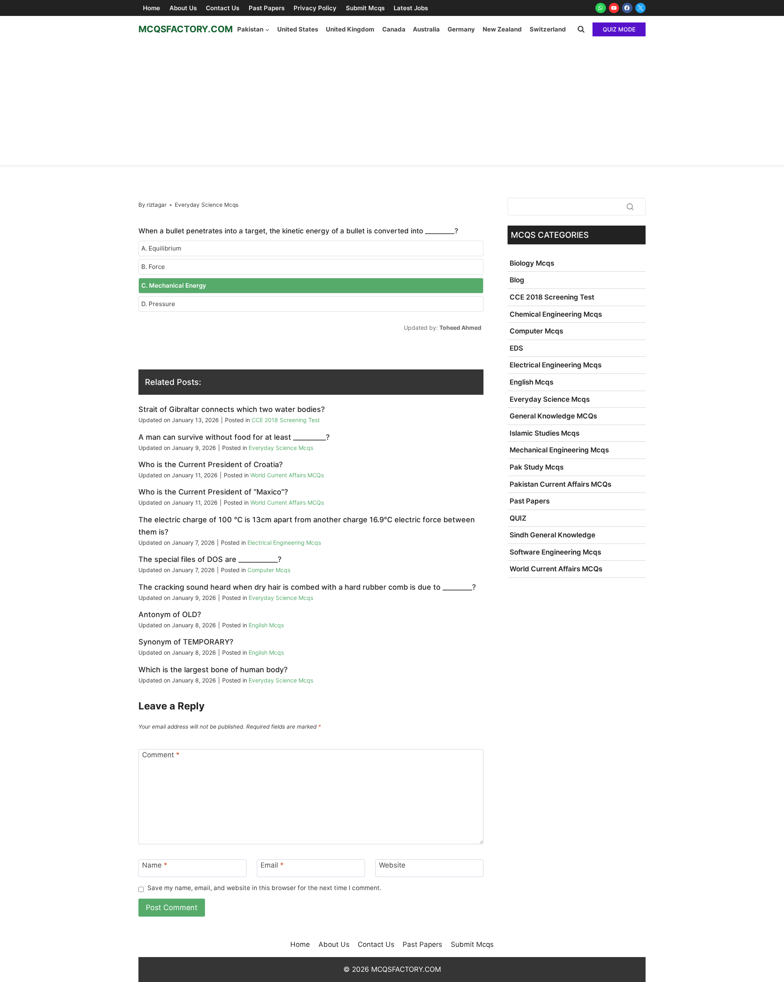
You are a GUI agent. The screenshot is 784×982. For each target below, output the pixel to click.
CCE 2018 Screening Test (286, 419)
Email (272, 865)
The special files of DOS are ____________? (209, 559)
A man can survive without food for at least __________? (234, 437)
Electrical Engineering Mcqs (284, 542)
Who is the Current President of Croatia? (210, 464)
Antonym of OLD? (169, 614)
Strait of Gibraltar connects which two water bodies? (231, 409)
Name (154, 865)
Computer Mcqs (268, 569)
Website (392, 865)
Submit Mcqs (365, 8)
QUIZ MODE (619, 29)
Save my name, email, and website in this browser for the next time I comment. (264, 888)
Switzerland (548, 29)
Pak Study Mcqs (537, 467)
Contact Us (222, 8)
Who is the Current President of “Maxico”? (213, 492)
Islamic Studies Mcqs (544, 433)
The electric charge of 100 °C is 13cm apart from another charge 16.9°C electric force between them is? (306, 525)
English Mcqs (266, 625)
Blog (517, 280)
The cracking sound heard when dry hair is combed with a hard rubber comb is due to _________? (307, 587)
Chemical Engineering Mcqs (556, 314)
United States (297, 29)
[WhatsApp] (600, 8)
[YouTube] (614, 8)
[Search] (630, 206)
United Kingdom (350, 29)
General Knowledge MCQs (553, 416)
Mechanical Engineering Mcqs (559, 450)
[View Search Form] (581, 29)
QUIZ (518, 518)
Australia (426, 29)
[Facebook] (627, 8)
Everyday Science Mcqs (206, 204)
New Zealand (502, 29)
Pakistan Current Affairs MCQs (560, 484)
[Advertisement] (392, 104)
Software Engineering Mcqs (555, 552)
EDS (516, 348)
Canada (393, 29)
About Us (183, 8)
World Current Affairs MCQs (287, 475)
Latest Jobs (411, 8)
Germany (461, 29)
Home (151, 8)
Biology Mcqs (532, 263)
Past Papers (267, 8)
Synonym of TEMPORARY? (185, 642)
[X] (640, 8)
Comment (161, 755)
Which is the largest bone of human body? (212, 669)
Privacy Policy (315, 8)
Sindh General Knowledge (552, 535)
